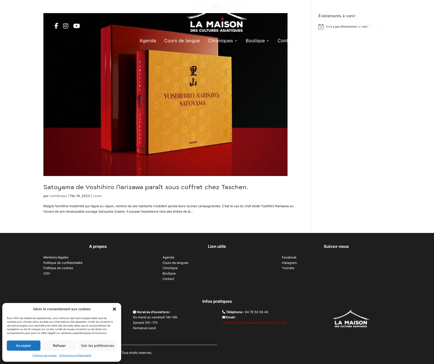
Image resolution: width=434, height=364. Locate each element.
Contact (286, 40)
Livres (97, 196)
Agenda (147, 40)
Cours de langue (182, 40)
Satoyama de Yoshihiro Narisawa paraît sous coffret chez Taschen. (145, 187)
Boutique (255, 40)
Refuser (59, 345)
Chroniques (220, 40)
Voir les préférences (97, 345)
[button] (114, 309)
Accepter (23, 345)
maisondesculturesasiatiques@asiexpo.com (254, 322)
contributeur (58, 196)
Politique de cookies (45, 355)
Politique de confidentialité (75, 355)
